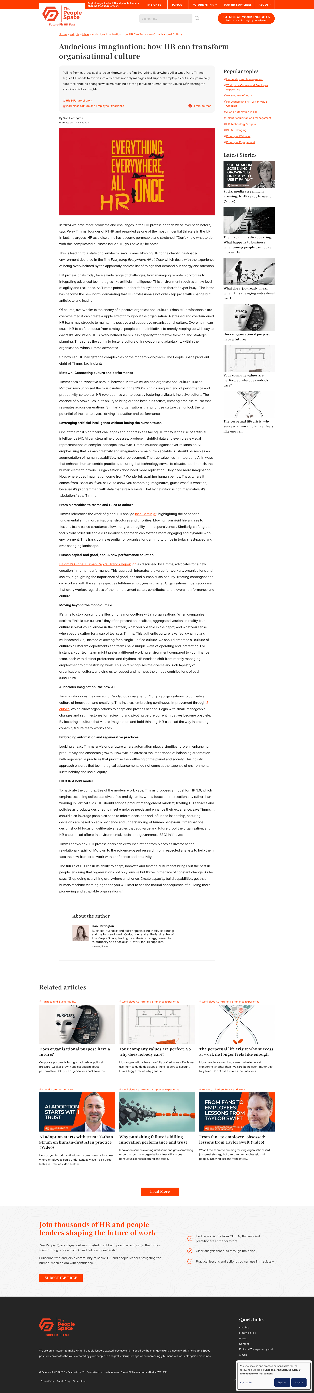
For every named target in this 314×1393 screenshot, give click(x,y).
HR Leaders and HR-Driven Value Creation (246, 104)
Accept (299, 1382)
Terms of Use (79, 1381)
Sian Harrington (73, 118)
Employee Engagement (240, 142)
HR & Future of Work (79, 100)
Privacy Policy (47, 1381)
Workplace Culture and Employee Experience (95, 106)
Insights (154, 4)
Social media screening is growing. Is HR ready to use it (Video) (247, 196)
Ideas (85, 34)
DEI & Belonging (236, 130)
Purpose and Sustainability (59, 1001)
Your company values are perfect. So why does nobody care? (246, 380)
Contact (244, 1344)
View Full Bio (100, 946)
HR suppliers (154, 942)
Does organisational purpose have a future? (247, 337)
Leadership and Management (244, 79)
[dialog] (274, 1375)
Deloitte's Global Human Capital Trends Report (97, 564)
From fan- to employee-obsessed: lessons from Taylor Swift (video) (232, 1139)
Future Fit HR (203, 4)
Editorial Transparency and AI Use (256, 1352)
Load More (160, 1191)
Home (63, 34)
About (263, 4)
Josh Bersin (146, 514)
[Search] (197, 18)
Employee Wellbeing (238, 136)
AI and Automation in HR (241, 112)
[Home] (62, 18)
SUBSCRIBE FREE (61, 1278)
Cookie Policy (63, 1381)
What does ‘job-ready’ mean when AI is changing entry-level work (249, 293)
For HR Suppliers (238, 4)
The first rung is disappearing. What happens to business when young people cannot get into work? (248, 245)
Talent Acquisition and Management (248, 118)
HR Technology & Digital (241, 124)
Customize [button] (246, 1382)
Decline (282, 1382)
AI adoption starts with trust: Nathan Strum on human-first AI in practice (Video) (76, 1142)
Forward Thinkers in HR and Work (223, 1089)
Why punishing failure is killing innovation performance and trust (153, 1139)
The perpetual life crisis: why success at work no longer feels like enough (248, 426)
